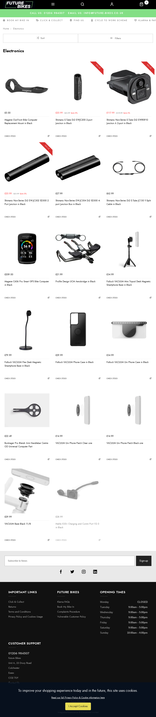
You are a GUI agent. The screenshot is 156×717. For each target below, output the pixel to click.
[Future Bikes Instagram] (84, 572)
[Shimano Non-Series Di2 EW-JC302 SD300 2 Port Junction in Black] (27, 167)
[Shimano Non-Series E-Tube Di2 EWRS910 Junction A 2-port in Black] (129, 87)
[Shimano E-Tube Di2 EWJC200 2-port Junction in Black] (78, 87)
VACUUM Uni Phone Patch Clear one (74, 443)
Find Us (79, 20)
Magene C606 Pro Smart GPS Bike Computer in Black (27, 283)
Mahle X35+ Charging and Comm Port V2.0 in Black (77, 526)
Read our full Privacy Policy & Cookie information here (78, 697)
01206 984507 (18, 653)
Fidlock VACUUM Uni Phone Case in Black (127, 362)
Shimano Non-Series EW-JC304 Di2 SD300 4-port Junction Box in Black (78, 202)
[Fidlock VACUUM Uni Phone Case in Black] (129, 329)
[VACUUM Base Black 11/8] (27, 491)
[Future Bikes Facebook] (61, 572)
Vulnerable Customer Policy (71, 617)
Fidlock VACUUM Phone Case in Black (74, 362)
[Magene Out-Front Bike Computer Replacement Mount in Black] (27, 87)
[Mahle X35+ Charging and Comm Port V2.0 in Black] (78, 491)
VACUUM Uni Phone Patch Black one (125, 443)
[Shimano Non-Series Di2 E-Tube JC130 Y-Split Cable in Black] (129, 167)
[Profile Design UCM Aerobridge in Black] (78, 248)
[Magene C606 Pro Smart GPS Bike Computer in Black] (27, 248)
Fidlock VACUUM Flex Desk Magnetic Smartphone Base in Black (23, 364)
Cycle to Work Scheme (111, 20)
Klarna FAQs (63, 602)
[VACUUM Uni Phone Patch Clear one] (78, 410)
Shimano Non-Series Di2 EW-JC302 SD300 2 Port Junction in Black (27, 202)
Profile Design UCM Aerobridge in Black (75, 281)
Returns (12, 607)
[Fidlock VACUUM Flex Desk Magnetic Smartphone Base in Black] (27, 329)
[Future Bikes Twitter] (72, 572)
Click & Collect (51, 20)
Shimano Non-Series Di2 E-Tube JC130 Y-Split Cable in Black (129, 202)
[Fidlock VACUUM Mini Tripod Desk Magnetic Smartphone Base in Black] (129, 248)
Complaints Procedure (68, 612)
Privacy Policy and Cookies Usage (25, 617)
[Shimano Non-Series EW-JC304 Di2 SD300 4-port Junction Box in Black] (78, 167)
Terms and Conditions (19, 612)
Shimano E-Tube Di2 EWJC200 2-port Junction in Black (74, 122)
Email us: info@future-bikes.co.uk (78, 13)
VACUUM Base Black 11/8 (18, 524)
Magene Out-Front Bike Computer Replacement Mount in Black (21, 122)
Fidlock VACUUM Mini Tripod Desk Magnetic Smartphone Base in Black (129, 283)
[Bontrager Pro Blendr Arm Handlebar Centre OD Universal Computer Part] (27, 410)
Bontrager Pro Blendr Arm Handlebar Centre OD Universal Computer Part (26, 445)
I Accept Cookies (78, 706)
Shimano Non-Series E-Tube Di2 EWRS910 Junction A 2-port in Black (127, 122)
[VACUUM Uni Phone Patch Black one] (129, 410)
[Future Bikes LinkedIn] (95, 572)
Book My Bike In (18, 20)
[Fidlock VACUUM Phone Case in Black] (78, 329)
